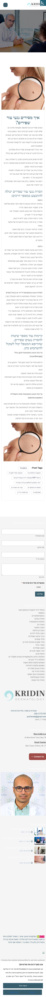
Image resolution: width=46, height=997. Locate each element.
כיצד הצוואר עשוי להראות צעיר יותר (17, 838)
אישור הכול (23, 986)
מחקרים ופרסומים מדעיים (21, 828)
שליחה (40, 594)
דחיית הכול (14, 992)
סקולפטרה (37, 492)
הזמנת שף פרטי (14, 942)
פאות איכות (13, 939)
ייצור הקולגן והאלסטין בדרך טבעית (28, 483)
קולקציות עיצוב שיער (27, 936)
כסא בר (26, 942)
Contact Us (38, 757)
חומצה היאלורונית (34, 473)
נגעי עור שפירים (17, 487)
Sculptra (23, 468)
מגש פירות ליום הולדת (29, 939)
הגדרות (32, 992)
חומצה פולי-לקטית (15, 473)
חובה (38, 587)
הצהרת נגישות (30, 711)
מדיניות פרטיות (17, 711)
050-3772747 (40, 714)
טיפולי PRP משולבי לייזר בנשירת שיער (27, 478)
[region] (23, 979)
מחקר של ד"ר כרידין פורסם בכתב (18, 847)
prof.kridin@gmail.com (36, 716)
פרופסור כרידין (22, 492)
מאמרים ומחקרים (34, 487)
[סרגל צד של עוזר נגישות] (43, 3)
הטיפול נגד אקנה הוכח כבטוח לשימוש (20, 858)
